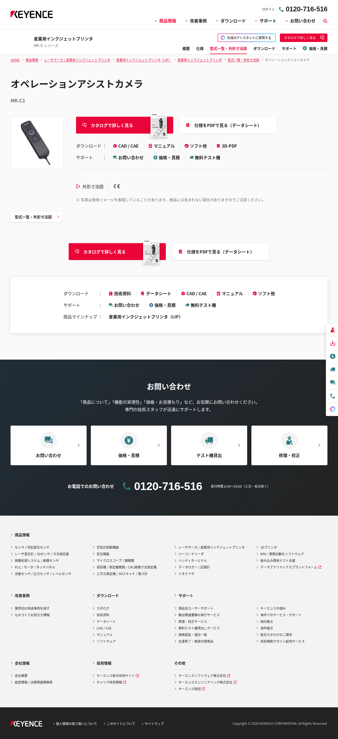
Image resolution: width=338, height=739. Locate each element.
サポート (268, 20)
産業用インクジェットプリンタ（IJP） (146, 316)
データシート (158, 293)
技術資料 (122, 293)
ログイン (268, 9)
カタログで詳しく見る (112, 125)
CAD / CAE (129, 146)
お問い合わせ (303, 20)
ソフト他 (199, 146)
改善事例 (198, 20)
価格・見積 (169, 157)
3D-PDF (229, 146)
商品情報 (167, 20)
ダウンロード (233, 20)
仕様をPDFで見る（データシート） (228, 125)
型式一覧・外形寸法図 (33, 216)
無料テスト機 (207, 157)
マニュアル (165, 146)
